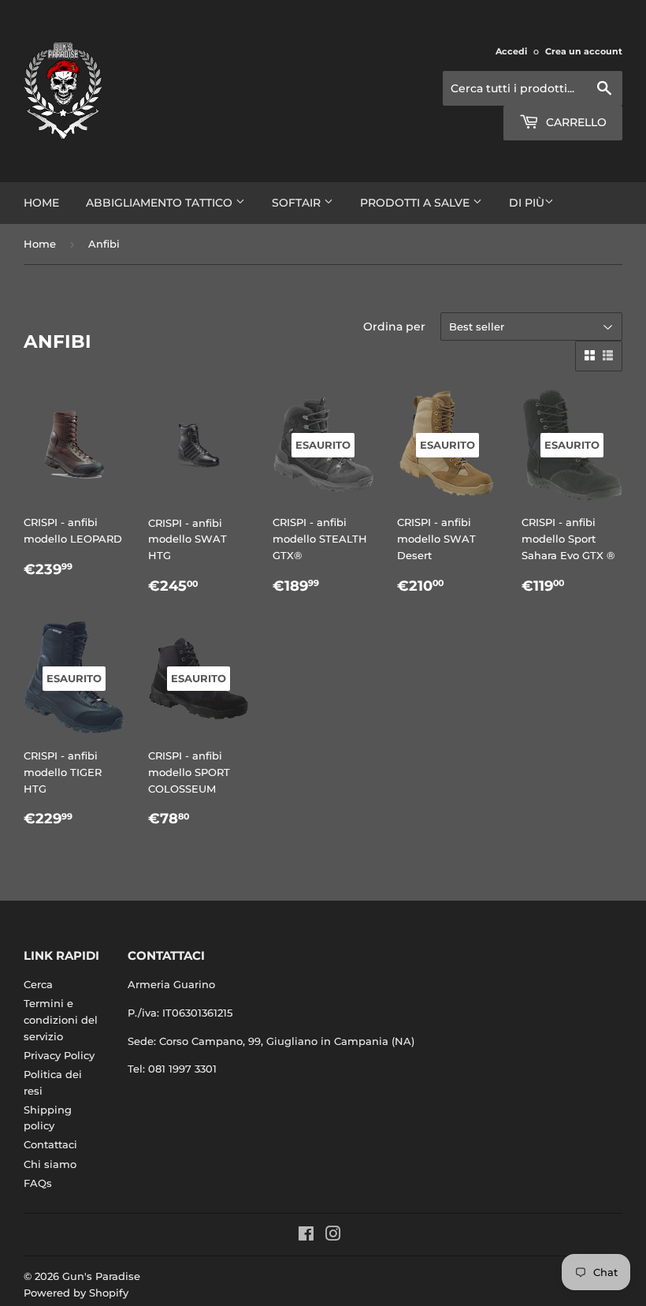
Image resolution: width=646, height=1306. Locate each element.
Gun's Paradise (101, 1276)
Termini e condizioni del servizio (61, 1020)
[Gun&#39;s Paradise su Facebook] (306, 1236)
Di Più (526, 203)
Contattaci (50, 1144)
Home (41, 203)
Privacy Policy (59, 1055)
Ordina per (394, 326)
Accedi (511, 51)
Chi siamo (50, 1164)
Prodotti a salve (416, 203)
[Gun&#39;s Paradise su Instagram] (333, 1236)
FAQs (38, 1183)
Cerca (38, 984)
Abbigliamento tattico (161, 203)
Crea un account (583, 51)
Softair (298, 203)
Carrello (575, 122)
